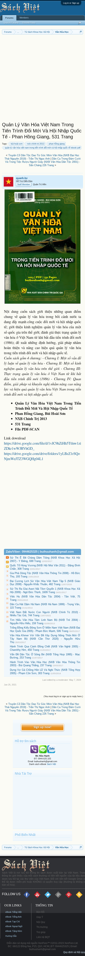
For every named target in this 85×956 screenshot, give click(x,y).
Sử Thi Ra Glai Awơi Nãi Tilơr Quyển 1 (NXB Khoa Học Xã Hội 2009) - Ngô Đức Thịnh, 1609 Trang (45, 590)
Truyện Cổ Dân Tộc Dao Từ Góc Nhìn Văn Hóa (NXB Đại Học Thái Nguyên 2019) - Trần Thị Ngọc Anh (42, 157)
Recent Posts (29, 23)
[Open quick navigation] (80, 32)
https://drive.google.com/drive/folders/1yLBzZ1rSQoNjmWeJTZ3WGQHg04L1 (42, 456)
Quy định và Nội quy (74, 952)
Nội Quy (40, 922)
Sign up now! (42, 727)
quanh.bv (21, 178)
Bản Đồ (40, 912)
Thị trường (42, 927)
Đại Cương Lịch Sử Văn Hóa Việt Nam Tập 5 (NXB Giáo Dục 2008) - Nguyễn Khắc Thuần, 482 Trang (45, 583)
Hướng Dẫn (11, 936)
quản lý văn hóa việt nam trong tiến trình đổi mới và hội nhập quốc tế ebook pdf (42, 147)
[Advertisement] (42, 79)
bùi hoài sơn (17, 144)
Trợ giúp (40, 932)
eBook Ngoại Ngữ (13, 926)
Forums (9, 18)
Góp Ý (39, 917)
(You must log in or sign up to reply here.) (63, 696)
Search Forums (11, 23)
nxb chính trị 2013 (35, 144)
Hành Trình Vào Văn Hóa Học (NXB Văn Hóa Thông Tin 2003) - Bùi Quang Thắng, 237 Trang (45, 664)
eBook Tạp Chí (12, 921)
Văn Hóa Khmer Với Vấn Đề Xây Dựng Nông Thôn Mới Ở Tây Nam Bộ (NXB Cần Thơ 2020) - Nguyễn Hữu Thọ (45, 638)
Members (24, 17)
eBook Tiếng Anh (13, 917)
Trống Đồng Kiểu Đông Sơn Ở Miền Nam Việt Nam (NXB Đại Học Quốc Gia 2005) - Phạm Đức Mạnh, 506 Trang (45, 629)
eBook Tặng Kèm (13, 931)
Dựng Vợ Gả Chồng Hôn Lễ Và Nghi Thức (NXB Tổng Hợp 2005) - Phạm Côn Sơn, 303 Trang (45, 671)
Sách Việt (51, 764)
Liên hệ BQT (43, 937)
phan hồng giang (57, 144)
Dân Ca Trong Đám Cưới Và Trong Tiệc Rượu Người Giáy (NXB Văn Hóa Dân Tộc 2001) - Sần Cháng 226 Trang (43, 162)
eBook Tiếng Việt (13, 912)
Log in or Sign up (71, 3)
